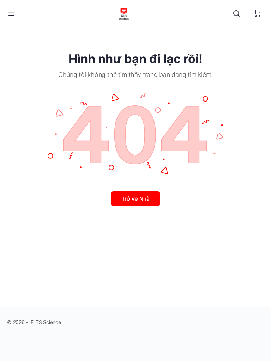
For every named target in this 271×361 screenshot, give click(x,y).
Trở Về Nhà (135, 198)
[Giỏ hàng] (257, 13)
